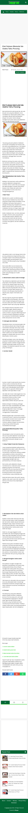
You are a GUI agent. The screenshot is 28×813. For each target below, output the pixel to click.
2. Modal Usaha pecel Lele (9, 650)
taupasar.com (9, 807)
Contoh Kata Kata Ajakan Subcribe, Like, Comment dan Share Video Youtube (16, 775)
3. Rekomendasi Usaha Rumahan (10, 653)
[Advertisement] (14, 29)
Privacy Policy (22, 800)
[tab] (5, 702)
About (3, 800)
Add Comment (20, 72)
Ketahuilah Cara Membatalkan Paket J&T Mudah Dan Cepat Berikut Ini (15, 783)
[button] (25, 2)
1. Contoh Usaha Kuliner (8, 646)
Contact (9, 800)
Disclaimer (14, 802)
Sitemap (15, 800)
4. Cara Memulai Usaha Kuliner (10, 656)
